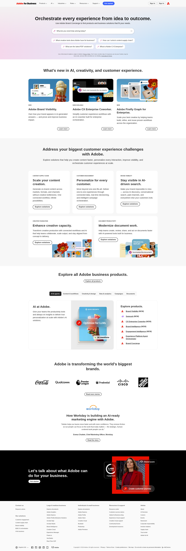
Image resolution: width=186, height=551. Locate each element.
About (142, 509)
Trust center (144, 532)
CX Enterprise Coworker (136, 321)
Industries (61, 3)
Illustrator (80, 523)
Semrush (129, 316)
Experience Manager (53, 532)
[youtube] (47, 547)
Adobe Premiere (83, 529)
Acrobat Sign (50, 521)
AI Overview (144, 512)
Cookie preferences (121, 547)
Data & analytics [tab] (105, 294)
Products (42, 3)
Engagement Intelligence (136, 331)
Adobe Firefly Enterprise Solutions (57, 518)
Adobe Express (51, 515)
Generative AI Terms (106, 56)
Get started (108, 3)
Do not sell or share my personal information (148, 547)
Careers (143, 515)
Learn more (63, 129)
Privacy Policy (87, 54)
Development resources (116, 526)
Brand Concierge (133, 343)
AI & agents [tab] (55, 294)
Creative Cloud (51, 529)
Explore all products (93, 281)
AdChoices (167, 547)
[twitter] (40, 547)
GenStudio (50, 538)
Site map (131, 547)
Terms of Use (110, 547)
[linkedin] (44, 547)
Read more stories (93, 394)
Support (95, 3)
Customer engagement (22, 520)
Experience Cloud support (117, 518)
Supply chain (144, 529)
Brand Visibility (132, 311)
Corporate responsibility (148, 523)
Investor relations (146, 526)
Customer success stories (116, 512)
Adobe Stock (81, 518)
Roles (72, 3)
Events (143, 518)
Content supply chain (22, 522)
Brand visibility (20, 525)
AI (51, 3)
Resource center (114, 509)
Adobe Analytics (51, 512)
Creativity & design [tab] (89, 294)
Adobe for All (144, 535)
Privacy (103, 547)
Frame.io (49, 535)
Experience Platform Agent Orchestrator (137, 337)
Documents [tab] (130, 294)
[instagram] (36, 547)
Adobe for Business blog (116, 515)
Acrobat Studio (51, 523)
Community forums (114, 523)
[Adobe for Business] (168, 3)
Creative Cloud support (116, 521)
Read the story (93, 440)
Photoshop (81, 526)
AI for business (20, 531)
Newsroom (144, 521)
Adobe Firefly (82, 515)
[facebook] (32, 547)
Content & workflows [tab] (70, 294)
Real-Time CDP (51, 541)
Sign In (152, 3)
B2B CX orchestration (22, 528)
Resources (83, 3)
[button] (22, 547)
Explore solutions (42, 207)
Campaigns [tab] (119, 294)
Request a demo (20, 509)
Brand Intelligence (133, 326)
